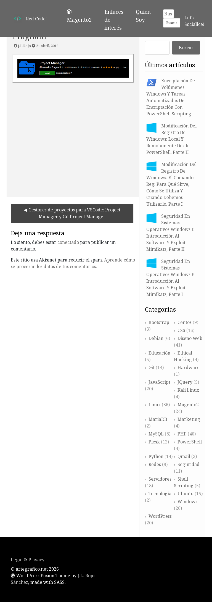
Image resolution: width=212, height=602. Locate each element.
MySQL (156, 434)
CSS (181, 330)
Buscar (186, 48)
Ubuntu (185, 494)
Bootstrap (159, 322)
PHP (182, 434)
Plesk (154, 442)
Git (152, 367)
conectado (68, 242)
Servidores (160, 479)
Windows (187, 502)
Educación (159, 353)
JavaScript (159, 382)
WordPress (160, 516)
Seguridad (188, 464)
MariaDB (158, 419)
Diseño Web (189, 338)
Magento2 (188, 405)
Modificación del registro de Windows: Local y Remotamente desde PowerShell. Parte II (171, 139)
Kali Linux (188, 390)
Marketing (188, 419)
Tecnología (160, 494)
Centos (184, 322)
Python (156, 456)
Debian (156, 338)
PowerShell (189, 442)
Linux (155, 405)
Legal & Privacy (27, 560)
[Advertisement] (73, 137)
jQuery (184, 382)
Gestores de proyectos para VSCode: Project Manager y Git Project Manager (74, 213)
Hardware (188, 367)
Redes (155, 464)
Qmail (183, 456)
